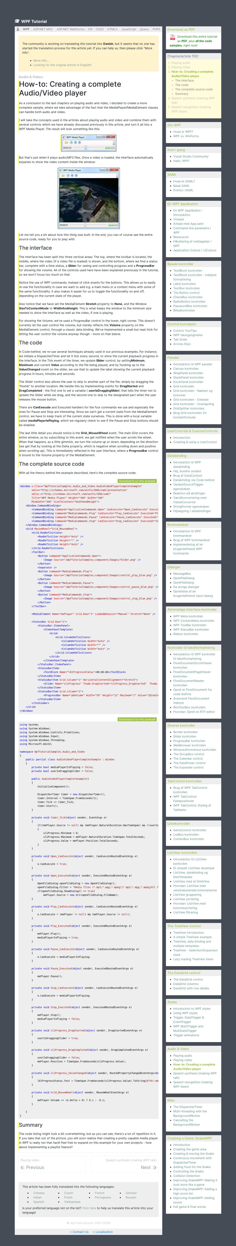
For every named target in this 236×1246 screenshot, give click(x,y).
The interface (184, 80)
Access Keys (182, 344)
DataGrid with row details (191, 988)
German (131, 1193)
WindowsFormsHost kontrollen (194, 750)
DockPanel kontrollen (188, 382)
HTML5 (112, 29)
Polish (68, 1197)
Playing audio (180, 63)
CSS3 (100, 29)
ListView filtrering (185, 912)
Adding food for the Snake (192, 1167)
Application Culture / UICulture (194, 250)
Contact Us (80, 1232)
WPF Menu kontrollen (188, 616)
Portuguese (103, 1197)
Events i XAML (183, 190)
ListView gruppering (187, 894)
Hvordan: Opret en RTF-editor (194, 712)
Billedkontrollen (184, 310)
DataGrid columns (185, 984)
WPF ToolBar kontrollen (189, 625)
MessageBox (182, 573)
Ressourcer (181, 237)
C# (90, 29)
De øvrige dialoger (186, 587)
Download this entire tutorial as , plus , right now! (193, 41)
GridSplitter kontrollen (188, 408)
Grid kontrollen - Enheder (191, 399)
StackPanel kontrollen (188, 377)
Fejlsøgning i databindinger (192, 511)
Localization (104, 1232)
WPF (26, 29)
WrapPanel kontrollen (188, 373)
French (99, 1193)
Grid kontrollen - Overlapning (193, 404)
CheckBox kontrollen (187, 297)
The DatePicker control (189, 763)
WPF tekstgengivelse (187, 335)
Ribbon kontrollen (185, 634)
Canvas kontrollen (186, 368)
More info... (41, 60)
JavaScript (128, 29)
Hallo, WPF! (181, 161)
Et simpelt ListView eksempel (193, 868)
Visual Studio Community (191, 156)
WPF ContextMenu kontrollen (193, 620)
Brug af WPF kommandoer (191, 540)
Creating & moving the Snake (193, 1153)
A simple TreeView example (192, 937)
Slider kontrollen (184, 736)
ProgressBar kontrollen (189, 741)
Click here (89, 1208)
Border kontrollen (185, 732)
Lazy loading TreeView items (193, 959)
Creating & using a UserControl (195, 442)
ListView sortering (186, 899)
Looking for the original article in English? (62, 65)
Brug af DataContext (187, 475)
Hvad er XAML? (184, 181)
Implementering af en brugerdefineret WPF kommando (188, 549)
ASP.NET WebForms (70, 29)
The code (181, 85)
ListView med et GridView (191, 881)
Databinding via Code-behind (193, 480)
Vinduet (178, 219)
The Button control (186, 292)
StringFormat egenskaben (191, 506)
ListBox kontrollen (186, 834)
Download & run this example (137, 481)
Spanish (38, 1202)
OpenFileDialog (184, 578)
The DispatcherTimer (187, 1107)
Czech (68, 1193)
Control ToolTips (185, 330)
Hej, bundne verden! (187, 471)
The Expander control (188, 767)
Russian (131, 1197)
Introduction (181, 437)
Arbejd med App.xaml (188, 223)
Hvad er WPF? (183, 131)
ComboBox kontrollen (188, 839)
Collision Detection (186, 1176)
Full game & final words (189, 1207)
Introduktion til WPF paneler (192, 364)
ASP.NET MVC (43, 29)
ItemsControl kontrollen (189, 830)
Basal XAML (181, 186)
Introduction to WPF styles (191, 1008)
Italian (37, 1197)
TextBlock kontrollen (187, 270)
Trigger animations (186, 1035)
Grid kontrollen (183, 386)
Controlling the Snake (188, 1171)
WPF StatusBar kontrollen (191, 629)
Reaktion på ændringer (189, 493)
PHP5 (156, 29)
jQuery (144, 29)
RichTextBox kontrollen (189, 707)
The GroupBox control (188, 754)
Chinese (38, 1193)
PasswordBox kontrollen (190, 306)
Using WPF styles (185, 1013)
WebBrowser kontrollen (189, 745)
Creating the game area (189, 1149)
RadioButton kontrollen (189, 301)
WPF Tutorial (34, 21)
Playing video (180, 67)
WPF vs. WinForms (186, 136)
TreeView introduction (188, 932)
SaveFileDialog (183, 582)
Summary (181, 94)
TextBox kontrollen (186, 288)
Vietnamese (72, 1202)
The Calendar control (188, 758)
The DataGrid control (188, 979)
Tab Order (180, 339)
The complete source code (194, 89)
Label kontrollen (184, 284)
